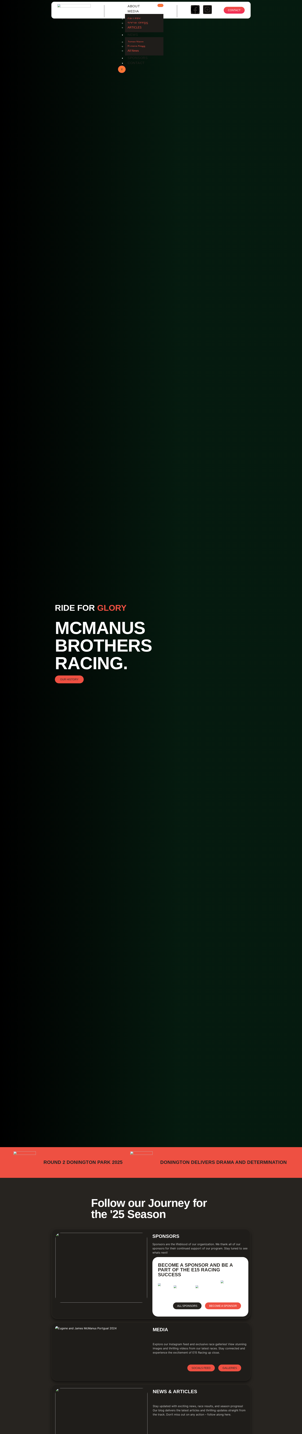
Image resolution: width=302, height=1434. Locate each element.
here (227, 1414)
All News (133, 50)
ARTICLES (135, 27)
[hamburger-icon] (160, 5)
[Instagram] (207, 9)
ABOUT (134, 6)
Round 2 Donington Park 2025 (83, 1162)
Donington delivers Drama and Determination (223, 1162)
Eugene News (136, 46)
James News (136, 41)
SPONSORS (138, 58)
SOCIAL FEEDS (138, 23)
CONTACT (136, 63)
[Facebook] (195, 9)
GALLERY (134, 18)
